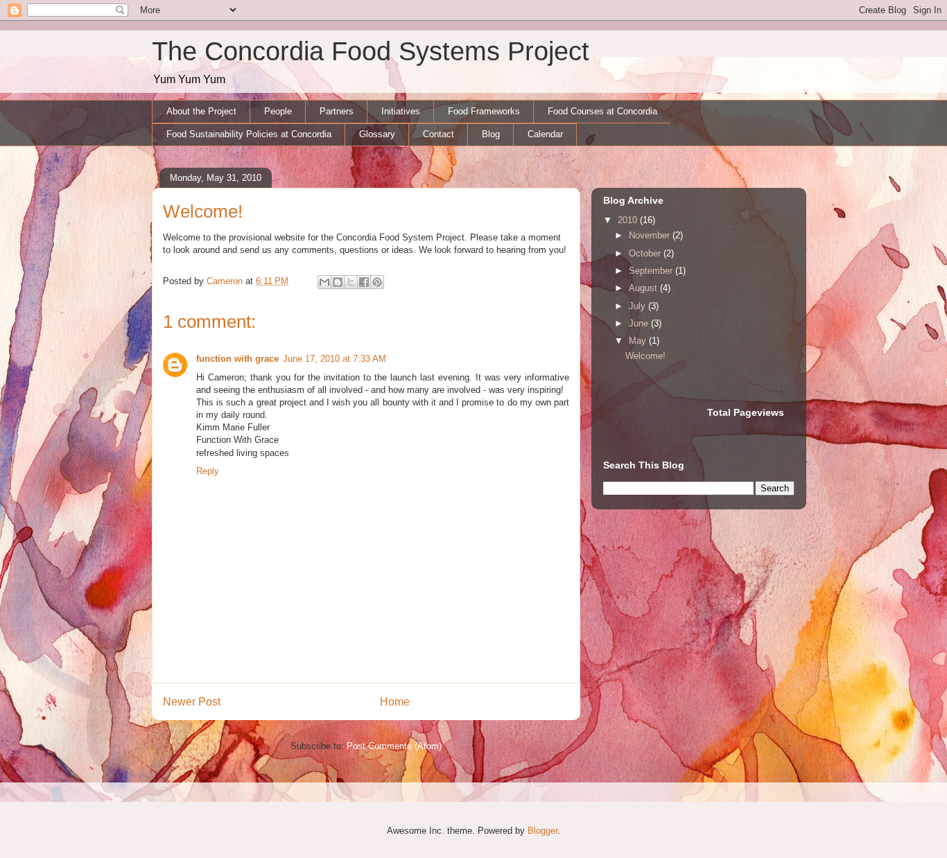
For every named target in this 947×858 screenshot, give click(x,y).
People (278, 111)
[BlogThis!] (338, 282)
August (644, 288)
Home (395, 702)
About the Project (201, 111)
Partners (337, 111)
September (652, 270)
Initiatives (400, 111)
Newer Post (191, 702)
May (639, 340)
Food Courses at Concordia (602, 111)
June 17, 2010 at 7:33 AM (334, 358)
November (650, 235)
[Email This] (324, 282)
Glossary (377, 134)
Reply (207, 471)
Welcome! (645, 356)
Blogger (542, 830)
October (646, 253)
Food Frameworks (484, 111)
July (638, 306)
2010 (629, 220)
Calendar (545, 134)
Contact (438, 134)
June (640, 323)
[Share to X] (351, 282)
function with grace (237, 358)
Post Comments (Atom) (394, 746)
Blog (491, 134)
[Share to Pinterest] (377, 282)
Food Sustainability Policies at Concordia (248, 134)
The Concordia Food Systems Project (370, 51)
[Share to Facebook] (364, 282)
